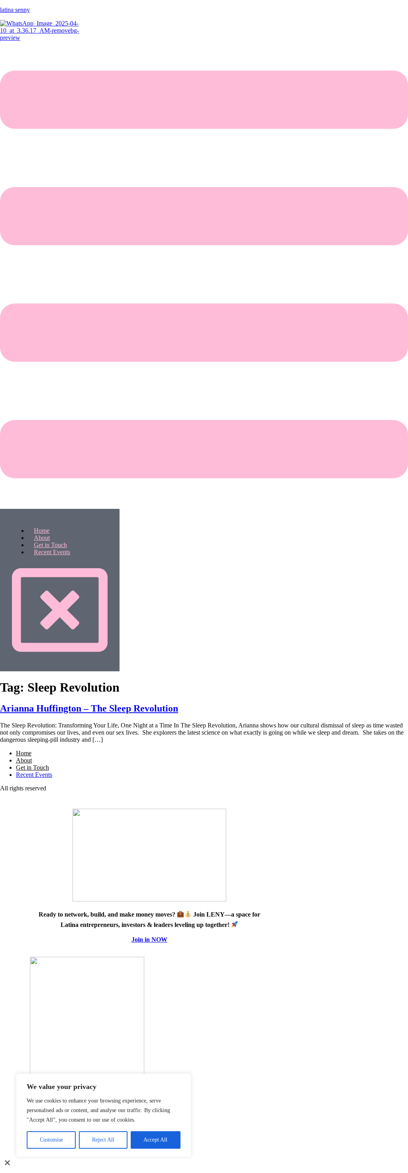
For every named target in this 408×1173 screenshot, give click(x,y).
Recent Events (52, 552)
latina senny (15, 9)
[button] (204, 275)
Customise (51, 1140)
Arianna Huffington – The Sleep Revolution (89, 708)
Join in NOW (149, 939)
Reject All (103, 1140)
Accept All (155, 1140)
